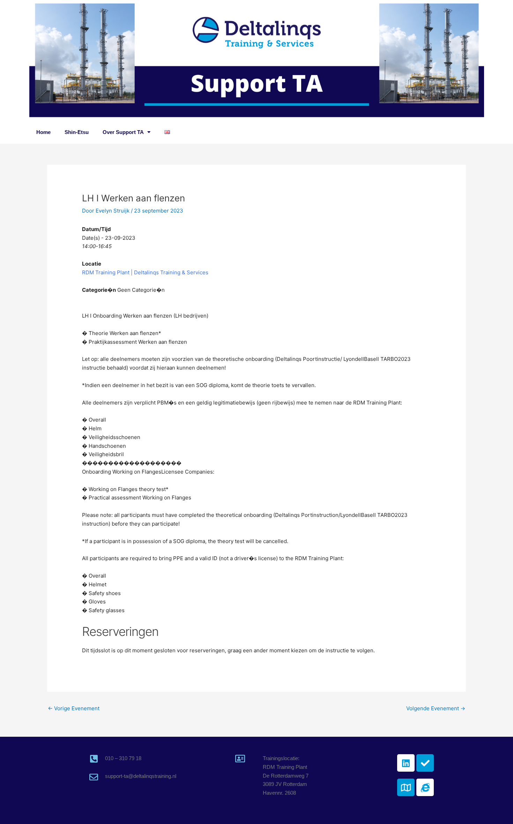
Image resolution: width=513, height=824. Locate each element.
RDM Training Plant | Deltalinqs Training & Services (145, 272)
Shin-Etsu (77, 132)
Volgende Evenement (435, 708)
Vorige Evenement (73, 708)
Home (43, 132)
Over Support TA (123, 132)
